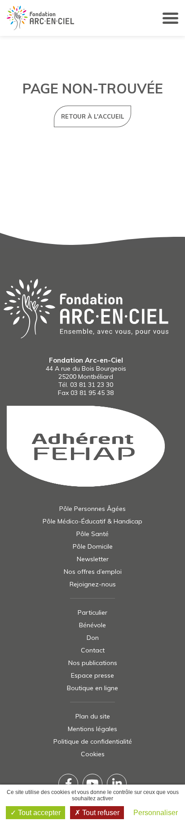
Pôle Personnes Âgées (92, 509)
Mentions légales (92, 729)
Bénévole (92, 625)
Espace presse (92, 675)
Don (93, 638)
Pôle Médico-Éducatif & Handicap (92, 521)
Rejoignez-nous (93, 584)
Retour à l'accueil (92, 116)
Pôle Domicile (93, 546)
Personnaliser (155, 812)
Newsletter (93, 559)
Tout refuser (99, 812)
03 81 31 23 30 (91, 385)
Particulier (92, 612)
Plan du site (92, 716)
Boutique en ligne (92, 688)
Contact (93, 650)
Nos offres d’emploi (93, 572)
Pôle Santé (92, 534)
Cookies (93, 754)
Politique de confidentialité (92, 741)
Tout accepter (38, 812)
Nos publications (92, 663)
